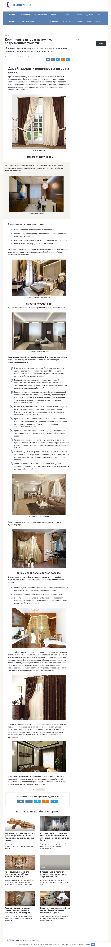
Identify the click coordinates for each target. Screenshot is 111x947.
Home (7, 35)
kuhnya (40, 790)
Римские (67, 21)
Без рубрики (25, 15)
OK (93, 944)
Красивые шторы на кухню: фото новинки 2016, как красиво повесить (18, 874)
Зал (98, 15)
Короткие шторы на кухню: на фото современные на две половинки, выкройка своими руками (20, 836)
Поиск (76, 40)
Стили (88, 21)
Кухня (41, 21)
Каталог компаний (26, 21)
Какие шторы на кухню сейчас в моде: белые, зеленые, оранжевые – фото (55, 910)
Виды (68, 15)
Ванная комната (40, 15)
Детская (89, 15)
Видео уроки (56, 15)
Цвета (97, 21)
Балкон (12, 15)
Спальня (78, 21)
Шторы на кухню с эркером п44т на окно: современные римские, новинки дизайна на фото (54, 836)
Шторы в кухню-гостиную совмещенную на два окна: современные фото (53, 874)
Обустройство (53, 21)
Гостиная (78, 15)
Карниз (12, 21)
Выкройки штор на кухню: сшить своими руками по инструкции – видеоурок (17, 910)
